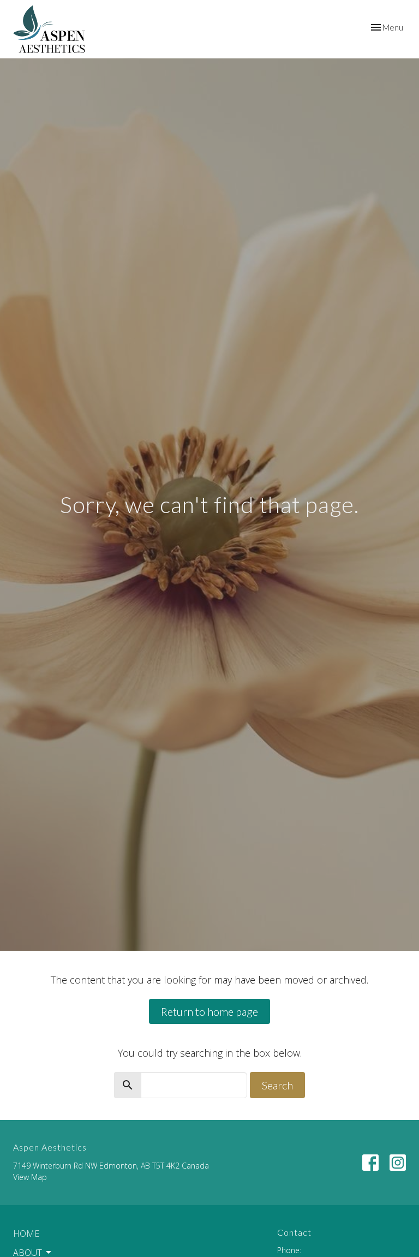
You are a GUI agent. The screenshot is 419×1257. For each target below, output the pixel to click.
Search (277, 1085)
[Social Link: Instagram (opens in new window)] (398, 1162)
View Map (30, 1177)
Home (26, 1234)
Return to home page (209, 1011)
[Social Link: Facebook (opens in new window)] (370, 1162)
